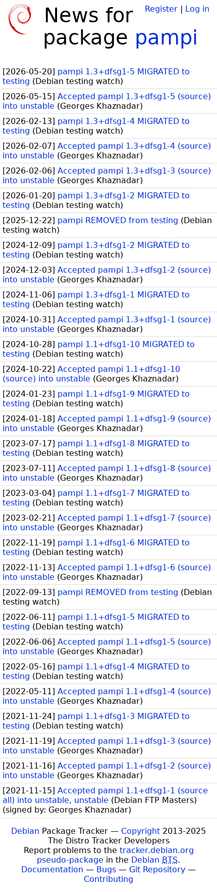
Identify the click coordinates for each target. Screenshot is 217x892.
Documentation (52, 869)
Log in (197, 9)
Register (161, 9)
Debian (25, 831)
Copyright (140, 831)
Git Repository (157, 869)
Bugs (106, 869)
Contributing (108, 879)
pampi (166, 37)
